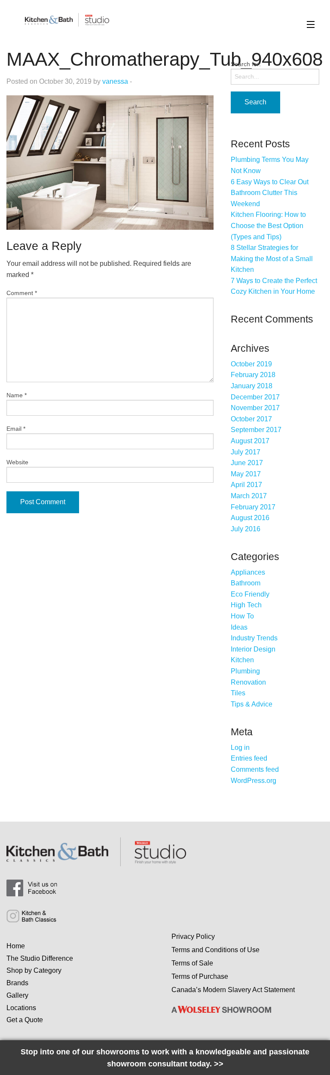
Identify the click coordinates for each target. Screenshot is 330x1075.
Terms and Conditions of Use (215, 949)
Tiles (238, 693)
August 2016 (250, 517)
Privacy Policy (193, 936)
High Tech (246, 605)
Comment (21, 292)
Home (15, 946)
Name (16, 395)
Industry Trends (254, 638)
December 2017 (255, 397)
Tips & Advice (251, 704)
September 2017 (256, 429)
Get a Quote (24, 1019)
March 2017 (249, 495)
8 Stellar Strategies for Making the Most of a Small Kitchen (272, 258)
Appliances (248, 572)
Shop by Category (33, 970)
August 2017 (250, 441)
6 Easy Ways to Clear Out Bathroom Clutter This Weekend (270, 192)
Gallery (17, 995)
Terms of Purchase (199, 976)
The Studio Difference (39, 958)
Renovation (248, 682)
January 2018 (251, 386)
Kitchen (242, 660)
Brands (17, 983)
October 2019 (251, 364)
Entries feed (249, 758)
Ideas (239, 627)
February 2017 (253, 507)
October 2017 (251, 419)
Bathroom (245, 583)
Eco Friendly (250, 594)
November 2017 (255, 407)
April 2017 (246, 484)
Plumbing (245, 671)
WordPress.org (253, 780)
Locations (21, 1007)
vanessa (115, 81)
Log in (240, 747)
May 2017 (246, 474)
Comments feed (255, 769)
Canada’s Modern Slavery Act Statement (233, 989)
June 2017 (247, 462)
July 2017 (245, 452)
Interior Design (253, 649)
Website (17, 462)
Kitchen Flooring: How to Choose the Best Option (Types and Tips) (268, 225)
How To (242, 616)
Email (15, 428)
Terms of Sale (192, 963)
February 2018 (253, 374)
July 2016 (245, 529)
